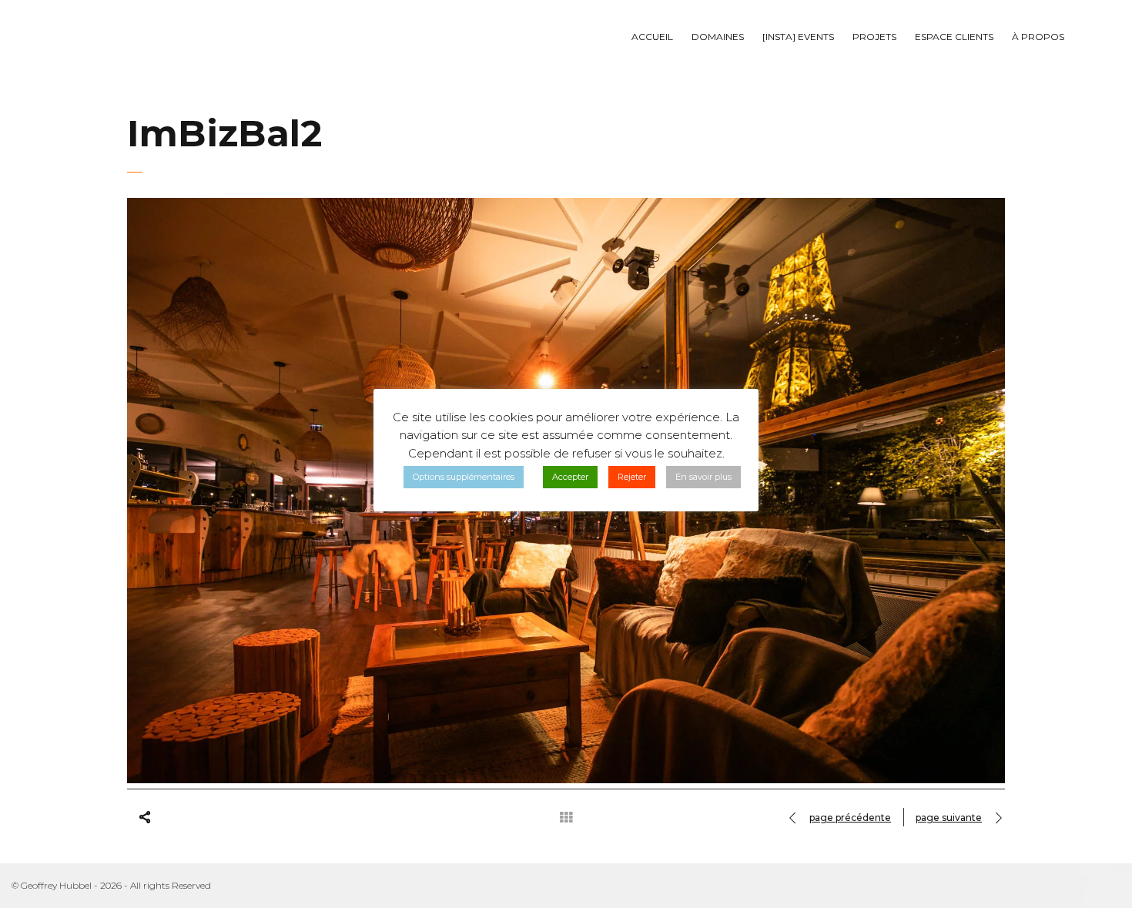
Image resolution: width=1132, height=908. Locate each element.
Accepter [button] (570, 476)
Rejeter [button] (632, 476)
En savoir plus (703, 476)
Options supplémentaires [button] (463, 476)
